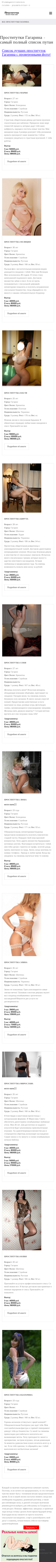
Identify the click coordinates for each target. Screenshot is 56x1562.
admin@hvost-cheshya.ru (14, 2)
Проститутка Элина (15, 962)
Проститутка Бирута (16, 518)
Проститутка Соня (15, 662)
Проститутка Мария (16, 92)
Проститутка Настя (15, 393)
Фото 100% (9, 804)
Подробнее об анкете (16, 161)
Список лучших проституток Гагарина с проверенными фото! (26, 52)
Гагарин (5, 6)
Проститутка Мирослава (18, 1083)
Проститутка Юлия (15, 1256)
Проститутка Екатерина (18, 1394)
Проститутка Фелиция (17, 241)
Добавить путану (20, 6)
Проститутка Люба (15, 799)
